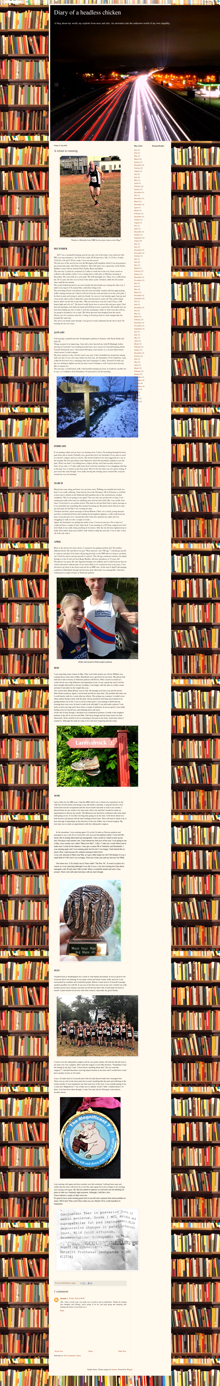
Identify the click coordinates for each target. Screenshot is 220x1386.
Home (90, 1351)
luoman (114, 1369)
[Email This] (81, 1283)
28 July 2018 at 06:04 (77, 1298)
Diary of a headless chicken (87, 12)
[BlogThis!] (84, 1283)
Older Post (122, 1351)
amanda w (64, 1298)
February (137, 186)
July (135, 150)
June (135, 153)
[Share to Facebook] (89, 1283)
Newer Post (59, 1351)
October (137, 168)
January (137, 162)
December (137, 165)
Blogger (129, 1369)
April (136, 183)
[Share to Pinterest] (91, 1283)
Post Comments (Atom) (72, 1355)
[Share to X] (86, 1283)
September (138, 238)
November (138, 253)
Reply (62, 1310)
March (136, 159)
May (135, 156)
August (136, 171)
